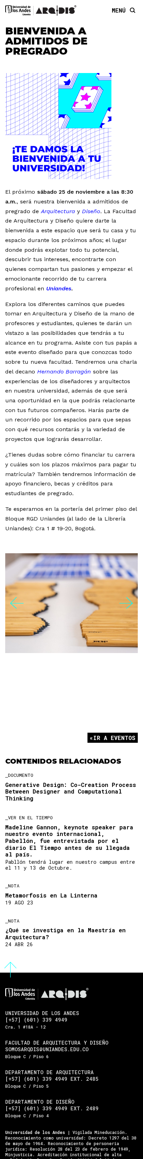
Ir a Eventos (114, 737)
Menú (119, 10)
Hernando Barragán (64, 371)
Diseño (91, 211)
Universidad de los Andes (35, 1132)
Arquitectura (58, 211)
